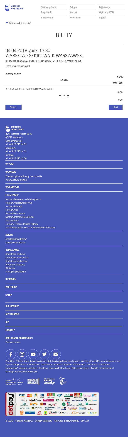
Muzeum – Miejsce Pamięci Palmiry (21, 224)
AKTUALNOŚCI (12, 314)
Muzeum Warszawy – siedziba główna (23, 199)
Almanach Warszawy (15, 265)
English (102, 17)
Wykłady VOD (106, 12)
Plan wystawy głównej (16, 180)
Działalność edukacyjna (16, 261)
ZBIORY (9, 235)
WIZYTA (9, 164)
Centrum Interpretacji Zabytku (19, 217)
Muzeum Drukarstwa (15, 213)
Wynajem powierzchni (15, 272)
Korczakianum (12, 220)
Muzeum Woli (11, 210)
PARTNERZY (11, 287)
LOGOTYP (10, 330)
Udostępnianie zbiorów (16, 239)
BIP (7, 322)
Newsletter (75, 17)
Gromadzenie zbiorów (15, 242)
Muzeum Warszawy (14, 8)
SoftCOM (85, 421)
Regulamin (46, 12)
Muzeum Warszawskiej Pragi (18, 203)
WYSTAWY (10, 172)
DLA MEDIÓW (12, 306)
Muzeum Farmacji (13, 206)
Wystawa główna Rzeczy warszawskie (23, 176)
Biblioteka (10, 268)
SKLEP (8, 295)
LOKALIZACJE (12, 195)
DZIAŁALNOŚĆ (12, 250)
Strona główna (49, 7)
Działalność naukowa (15, 254)
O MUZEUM (10, 279)
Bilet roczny (47, 17)
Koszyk (73, 12)
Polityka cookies (12, 342)
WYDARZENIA (12, 187)
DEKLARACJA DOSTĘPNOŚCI (19, 338)
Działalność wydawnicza (16, 258)
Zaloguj (73, 7)
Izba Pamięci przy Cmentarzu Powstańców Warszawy (30, 227)
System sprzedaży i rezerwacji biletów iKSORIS (57, 421)
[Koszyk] (7, 23)
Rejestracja (104, 7)
